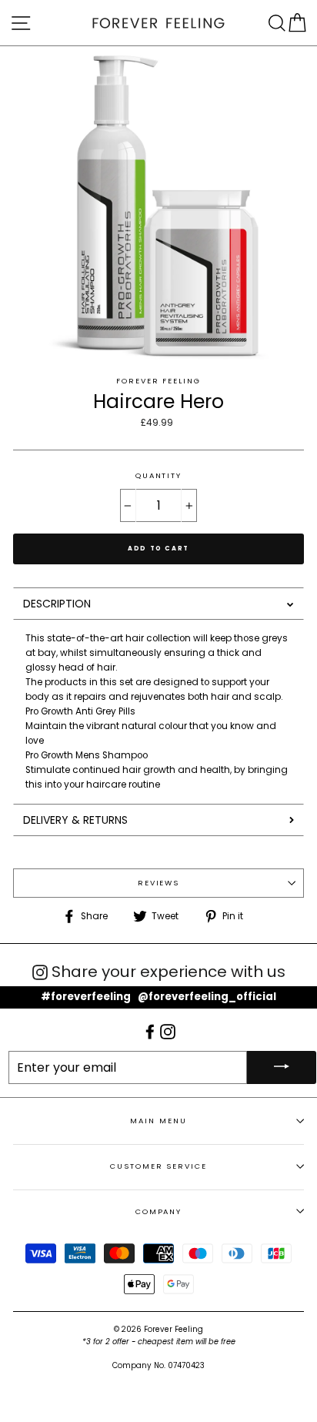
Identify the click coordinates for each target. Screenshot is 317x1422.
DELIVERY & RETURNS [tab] (75, 820)
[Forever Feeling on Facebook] (151, 1031)
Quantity (158, 475)
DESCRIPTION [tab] (57, 603)
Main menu (158, 1121)
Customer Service (158, 1166)
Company (158, 1211)
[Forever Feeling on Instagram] (167, 1031)
